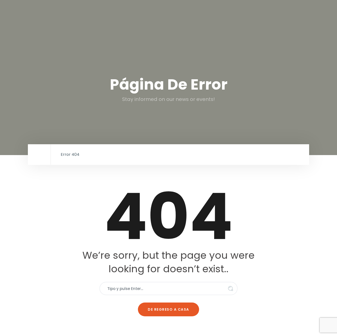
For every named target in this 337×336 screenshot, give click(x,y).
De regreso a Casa (168, 309)
